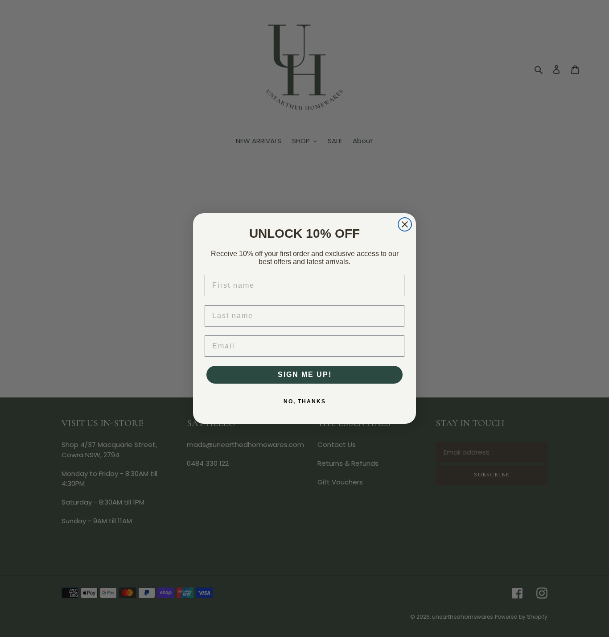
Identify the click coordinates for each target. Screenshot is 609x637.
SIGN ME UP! (305, 374)
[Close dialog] (404, 224)
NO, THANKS (305, 401)
